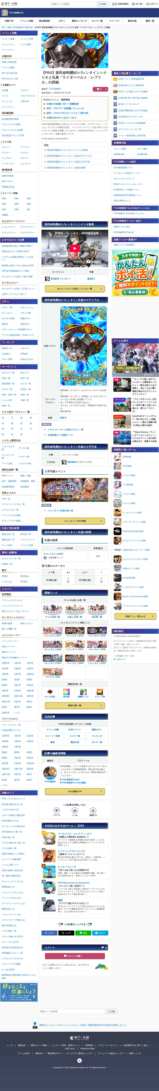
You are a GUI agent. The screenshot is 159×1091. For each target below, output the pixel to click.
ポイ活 (139, 4)
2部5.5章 (18, 696)
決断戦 (5, 215)
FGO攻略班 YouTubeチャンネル (129, 213)
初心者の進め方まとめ (12, 804)
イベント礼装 (26, 545)
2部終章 (5, 713)
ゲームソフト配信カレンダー (111, 1053)
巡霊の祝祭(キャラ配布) (13, 854)
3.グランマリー (9, 232)
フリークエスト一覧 (11, 725)
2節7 (4, 209)
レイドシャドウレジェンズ (71, 851)
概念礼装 (132, 21)
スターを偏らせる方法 (12, 936)
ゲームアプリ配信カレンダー (80, 1053)
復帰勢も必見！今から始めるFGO (18, 265)
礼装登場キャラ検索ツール (60, 435)
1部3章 (5, 668)
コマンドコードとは (11, 914)
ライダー (24, 152)
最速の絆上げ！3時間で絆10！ (16, 251)
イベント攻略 (26, 21)
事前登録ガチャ (55, 1053)
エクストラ (25, 164)
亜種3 (29, 679)
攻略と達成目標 (9, 62)
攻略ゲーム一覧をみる (135, 616)
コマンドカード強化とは (13, 920)
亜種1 (4, 679)
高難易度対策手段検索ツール (127, 195)
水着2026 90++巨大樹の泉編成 (133, 98)
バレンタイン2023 (53, 554)
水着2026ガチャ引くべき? (130, 116)
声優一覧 (24, 400)
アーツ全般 (7, 463)
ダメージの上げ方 (10, 942)
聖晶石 (5, 324)
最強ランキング (79, 21)
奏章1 (29, 701)
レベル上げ (7, 582)
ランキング (97, 736)
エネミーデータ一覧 (11, 558)
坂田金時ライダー (76, 462)
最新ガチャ (97, 729)
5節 (28, 209)
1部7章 (17, 674)
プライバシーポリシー (108, 1045)
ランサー (6, 152)
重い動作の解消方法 (11, 876)
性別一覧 (24, 394)
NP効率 (24, 354)
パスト (17, 713)
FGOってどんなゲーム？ (13, 798)
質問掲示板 (119, 154)
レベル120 (7, 400)
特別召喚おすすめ (10, 821)
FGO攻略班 (55, 89)
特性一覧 (24, 378)
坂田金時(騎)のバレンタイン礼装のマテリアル (69, 156)
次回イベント (74, 729)
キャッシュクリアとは (12, 881)
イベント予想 (26, 39)
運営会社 (22, 1045)
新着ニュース (135, 1053)
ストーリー (114, 21)
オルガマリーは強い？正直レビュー (18, 288)
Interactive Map (87, 1048)
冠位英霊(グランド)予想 (13, 135)
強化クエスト (26, 623)
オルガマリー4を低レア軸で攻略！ (18, 276)
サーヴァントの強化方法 (13, 826)
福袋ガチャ (25, 318)
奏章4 (29, 707)
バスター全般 (25, 463)
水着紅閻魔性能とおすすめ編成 (133, 110)
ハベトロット (8, 107)
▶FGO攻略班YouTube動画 (73, 783)
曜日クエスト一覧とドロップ (15, 611)
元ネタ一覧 (7, 389)
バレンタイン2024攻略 (75, 521)
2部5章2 (6, 696)
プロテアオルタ (27, 96)
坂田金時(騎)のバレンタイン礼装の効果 (66, 167)
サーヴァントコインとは (13, 903)
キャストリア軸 (8, 456)
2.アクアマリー (27, 227)
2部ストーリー (9, 646)
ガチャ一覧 (7, 307)
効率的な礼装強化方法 (12, 947)
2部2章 (30, 685)
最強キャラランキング (128, 104)
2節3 (29, 198)
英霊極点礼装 (8, 187)
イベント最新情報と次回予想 (132, 135)
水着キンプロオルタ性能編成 (132, 123)
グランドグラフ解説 (11, 124)
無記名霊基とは (9, 925)
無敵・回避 (25, 475)
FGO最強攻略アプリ (123, 167)
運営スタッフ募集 (39, 1045)
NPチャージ (7, 475)
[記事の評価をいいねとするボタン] (75, 810)
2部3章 (5, 690)
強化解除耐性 (8, 487)
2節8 (16, 209)
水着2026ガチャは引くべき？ (62, 117)
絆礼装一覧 (25, 534)
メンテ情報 (25, 44)
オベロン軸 (24, 448)
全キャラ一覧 (8, 372)
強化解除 (24, 487)
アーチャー (25, 147)
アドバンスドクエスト (12, 600)
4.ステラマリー (27, 232)
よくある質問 (8, 969)
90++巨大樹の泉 (9, 73)
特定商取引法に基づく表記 (135, 1045)
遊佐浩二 (91, 279)
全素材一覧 (7, 564)
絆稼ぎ (5, 576)
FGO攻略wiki (16, 12)
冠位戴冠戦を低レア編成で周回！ (17, 246)
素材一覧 (150, 21)
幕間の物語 (7, 623)
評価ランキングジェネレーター (128, 184)
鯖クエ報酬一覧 (9, 629)
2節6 (29, 204)
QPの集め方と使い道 (12, 832)
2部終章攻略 (8, 176)
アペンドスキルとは (11, 898)
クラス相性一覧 (9, 848)
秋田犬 (63, 418)
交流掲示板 (142, 154)
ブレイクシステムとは (12, 892)
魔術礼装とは (8, 909)
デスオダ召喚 (8, 318)
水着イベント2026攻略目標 (131, 79)
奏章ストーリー (9, 652)
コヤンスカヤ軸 (8, 448)
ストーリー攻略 (52, 736)
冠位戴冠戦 (44, 21)
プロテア (24, 90)
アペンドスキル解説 (11, 515)
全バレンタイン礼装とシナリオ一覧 (74, 288)
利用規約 (89, 1045)
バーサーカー (8, 164)
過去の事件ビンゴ (122, 200)
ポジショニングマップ (124, 178)
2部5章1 (30, 690)
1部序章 (5, 663)
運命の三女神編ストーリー (14, 657)
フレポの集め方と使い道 (13, 843)
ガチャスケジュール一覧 (129, 129)
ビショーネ (78, 108)
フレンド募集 (120, 149)
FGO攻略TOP (75, 791)
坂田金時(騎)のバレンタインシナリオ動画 (67, 150)
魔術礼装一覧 (8, 539)
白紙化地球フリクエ (11, 730)
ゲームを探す (24, 1053)
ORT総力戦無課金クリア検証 (15, 271)
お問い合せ (70, 1048)
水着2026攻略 (54, 104)
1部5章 (30, 668)
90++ (65, 104)
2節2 (16, 198)
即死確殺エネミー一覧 (12, 953)
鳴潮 (60, 900)
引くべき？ (7, 313)
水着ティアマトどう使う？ (14, 294)
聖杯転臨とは (8, 887)
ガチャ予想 (25, 313)
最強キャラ (7, 348)
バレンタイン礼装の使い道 (60, 510)
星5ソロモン (8, 181)
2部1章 (17, 685)
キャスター (7, 158)
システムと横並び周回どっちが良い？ (17, 258)
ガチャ (62, 21)
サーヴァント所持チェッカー (127, 173)
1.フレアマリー (9, 227)
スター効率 (7, 359)
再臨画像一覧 (8, 383)
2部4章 (17, 690)
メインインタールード (12, 606)
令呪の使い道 (8, 837)
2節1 (4, 198)
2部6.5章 (6, 701)
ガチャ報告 (142, 149)
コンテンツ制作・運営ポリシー (66, 1045)
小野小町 (84, 113)
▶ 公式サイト (120, 659)
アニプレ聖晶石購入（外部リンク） (18, 335)
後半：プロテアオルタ (58, 113)
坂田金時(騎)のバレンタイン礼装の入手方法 (68, 161)
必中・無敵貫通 (9, 481)
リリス (74, 113)
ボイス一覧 (97, 742)
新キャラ (24, 372)
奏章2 (4, 707)
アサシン (24, 158)
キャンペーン (8, 44)
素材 (52, 742)
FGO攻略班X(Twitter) (124, 232)
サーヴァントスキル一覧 (13, 504)
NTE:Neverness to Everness (74, 882)
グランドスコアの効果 (12, 130)
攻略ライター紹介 (122, 227)
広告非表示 (123, 4)
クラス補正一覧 (9, 931)
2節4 (4, 204)
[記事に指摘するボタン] (93, 810)
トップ (10, 1045)
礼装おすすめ (26, 359)
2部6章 (30, 696)
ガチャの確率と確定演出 (13, 815)
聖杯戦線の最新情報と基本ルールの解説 (18, 976)
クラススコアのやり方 (12, 958)
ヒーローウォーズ (67, 867)
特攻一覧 (6, 378)
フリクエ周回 (8, 67)
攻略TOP (9, 21)
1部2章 (30, 663)
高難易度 (74, 104)
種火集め (24, 576)
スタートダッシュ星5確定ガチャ (17, 329)
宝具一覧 (6, 499)
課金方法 (24, 324)
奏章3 (17, 707)
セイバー (6, 147)
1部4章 (17, 668)
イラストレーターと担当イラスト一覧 (66, 429)
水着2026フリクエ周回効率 (131, 85)
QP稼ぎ (24, 582)
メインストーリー (10, 641)
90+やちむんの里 (10, 78)
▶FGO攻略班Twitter (70, 779)
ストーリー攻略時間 (11, 859)
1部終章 (30, 674)
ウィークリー (8, 50)
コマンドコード (27, 539)
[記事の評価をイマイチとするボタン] (57, 810)
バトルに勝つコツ (10, 865)
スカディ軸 (24, 456)
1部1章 (17, 663)
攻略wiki (39, 1053)
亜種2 (17, 679)
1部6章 (5, 674)
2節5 (16, 204)
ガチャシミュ (26, 307)
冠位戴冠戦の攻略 (10, 119)
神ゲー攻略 (6, 27)
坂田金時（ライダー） (61, 279)
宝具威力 (6, 354)
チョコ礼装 (7, 545)
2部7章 (17, 701)
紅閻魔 (67, 108)
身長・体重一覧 (9, 394)
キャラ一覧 (97, 21)
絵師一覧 (6, 405)
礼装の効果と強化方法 (12, 870)
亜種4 (4, 685)
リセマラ (24, 348)
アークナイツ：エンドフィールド (75, 833)
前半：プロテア (55, 108)
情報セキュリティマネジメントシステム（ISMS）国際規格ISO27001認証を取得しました (82, 1025)
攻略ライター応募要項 (124, 245)
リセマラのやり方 (10, 810)
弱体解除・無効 (27, 481)
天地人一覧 (25, 389)
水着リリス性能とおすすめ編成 (133, 91)
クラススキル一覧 (10, 510)
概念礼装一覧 (74, 705)
